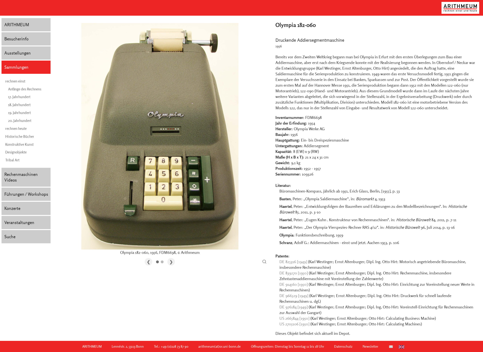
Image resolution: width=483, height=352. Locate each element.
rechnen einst (15, 81)
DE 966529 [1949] (293, 295)
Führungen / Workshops (26, 194)
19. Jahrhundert (19, 112)
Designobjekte (16, 152)
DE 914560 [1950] (293, 284)
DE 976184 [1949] (293, 306)
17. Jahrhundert (19, 97)
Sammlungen (16, 67)
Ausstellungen (17, 53)
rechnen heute (16, 128)
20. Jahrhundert (19, 120)
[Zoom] (264, 261)
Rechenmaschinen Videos (21, 177)
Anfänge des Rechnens (24, 89)
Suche (9, 236)
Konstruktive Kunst (19, 144)
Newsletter (370, 346)
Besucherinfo (16, 39)
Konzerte (12, 208)
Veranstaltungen (19, 222)
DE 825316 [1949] (293, 261)
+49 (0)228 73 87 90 (174, 346)
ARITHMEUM (16, 24)
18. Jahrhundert (19, 104)
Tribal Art (12, 160)
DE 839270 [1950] (293, 272)
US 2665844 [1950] (294, 318)
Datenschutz (343, 346)
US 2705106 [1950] (294, 323)
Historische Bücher (19, 136)
